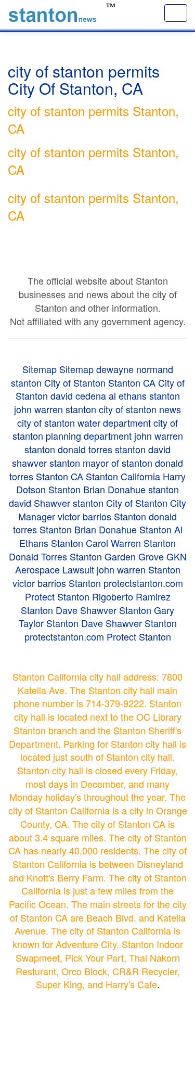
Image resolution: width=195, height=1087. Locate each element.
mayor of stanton (117, 462)
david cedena (78, 395)
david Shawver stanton (56, 502)
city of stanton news (140, 409)
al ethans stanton (144, 395)
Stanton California (123, 476)
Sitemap (39, 369)
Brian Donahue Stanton (123, 529)
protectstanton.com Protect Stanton (97, 636)
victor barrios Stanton (102, 516)
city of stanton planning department (95, 429)
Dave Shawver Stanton (103, 610)
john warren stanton (55, 409)
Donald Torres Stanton (55, 556)
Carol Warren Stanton (131, 542)
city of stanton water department (84, 422)
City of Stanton (75, 382)
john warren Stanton (138, 569)
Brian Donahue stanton (131, 489)
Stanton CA (131, 382)
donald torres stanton (102, 449)
